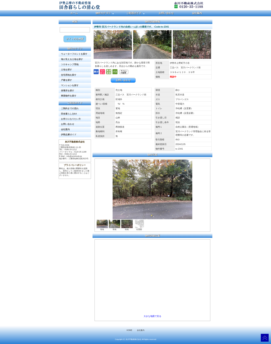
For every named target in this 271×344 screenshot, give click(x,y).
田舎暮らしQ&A (69, 113)
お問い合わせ (166, 13)
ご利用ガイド (133, 13)
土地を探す (66, 69)
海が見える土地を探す (72, 59)
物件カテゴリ (103, 13)
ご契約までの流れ (70, 108)
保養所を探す (67, 90)
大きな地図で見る (152, 316)
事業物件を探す (68, 95)
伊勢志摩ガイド (68, 134)
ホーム (74, 13)
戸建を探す (66, 80)
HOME (129, 330)
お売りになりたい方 (71, 119)
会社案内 (197, 13)
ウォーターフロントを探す (74, 54)
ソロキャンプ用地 (70, 64)
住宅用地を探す (68, 75)
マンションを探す (70, 85)
